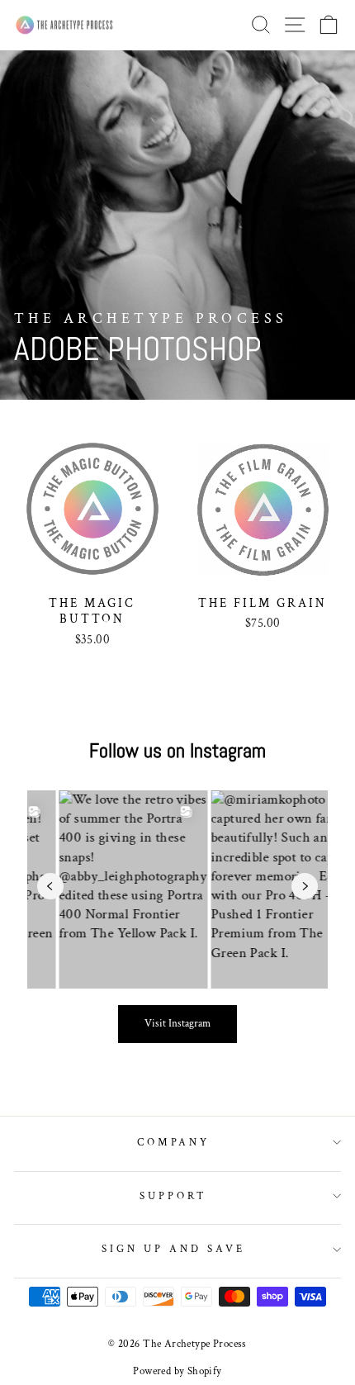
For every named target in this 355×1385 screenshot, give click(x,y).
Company (174, 1142)
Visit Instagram (177, 1024)
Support (173, 1195)
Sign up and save (173, 1248)
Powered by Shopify (177, 1371)
